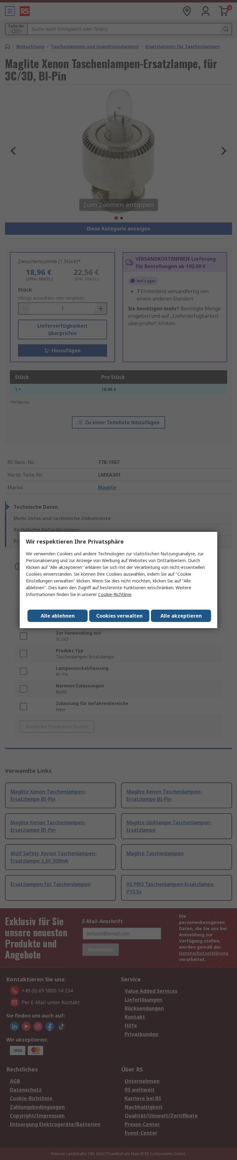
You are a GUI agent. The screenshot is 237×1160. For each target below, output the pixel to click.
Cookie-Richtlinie (114, 594)
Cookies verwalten (119, 615)
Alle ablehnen (58, 615)
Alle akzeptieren (181, 615)
